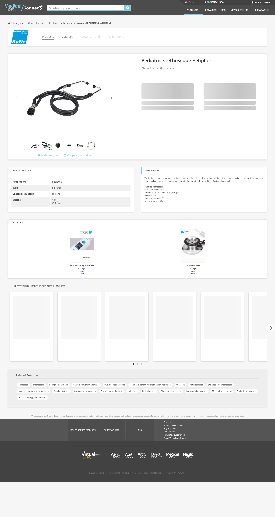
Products (192, 10)
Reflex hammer (149, 391)
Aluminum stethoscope (171, 391)
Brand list (168, 422)
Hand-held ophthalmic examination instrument (150, 384)
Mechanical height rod (222, 391)
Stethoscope (38, 384)
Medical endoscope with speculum (33, 391)
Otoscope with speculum (85, 391)
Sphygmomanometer (58, 384)
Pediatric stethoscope (246, 391)
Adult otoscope (196, 384)
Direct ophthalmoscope (196, 391)
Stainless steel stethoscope (220, 384)
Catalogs (211, 10)
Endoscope (23, 384)
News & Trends (239, 10)
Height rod (132, 391)
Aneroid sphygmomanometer (86, 384)
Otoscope (180, 384)
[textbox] (86, 8)
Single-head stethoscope (112, 391)
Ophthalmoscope (61, 391)
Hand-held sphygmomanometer (32, 397)
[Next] (111, 98)
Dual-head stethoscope (114, 384)
